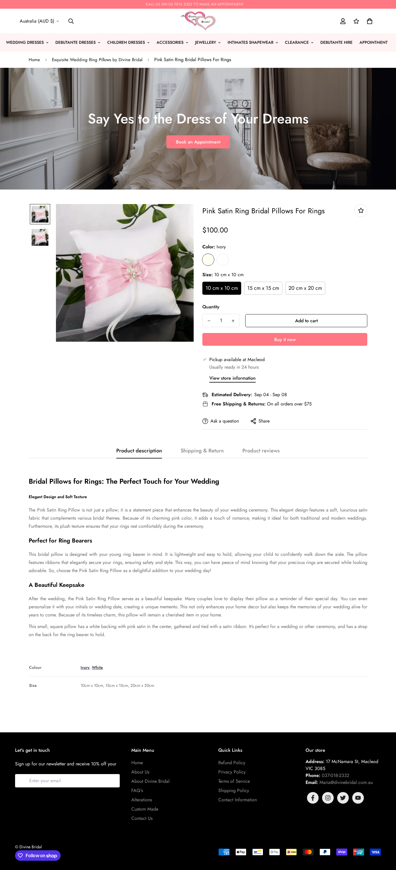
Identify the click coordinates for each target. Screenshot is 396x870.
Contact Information (237, 799)
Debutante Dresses (75, 42)
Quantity (210, 306)
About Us (140, 772)
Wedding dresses (25, 42)
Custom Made (144, 809)
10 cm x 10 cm (222, 288)
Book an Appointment (198, 142)
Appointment (373, 42)
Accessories (170, 42)
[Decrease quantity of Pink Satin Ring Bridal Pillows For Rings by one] (209, 320)
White (222, 259)
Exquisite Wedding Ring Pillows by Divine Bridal (97, 60)
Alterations (141, 799)
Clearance (297, 42)
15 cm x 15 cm (263, 288)
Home (34, 60)
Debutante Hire (336, 42)
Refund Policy (231, 762)
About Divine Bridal (150, 781)
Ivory (208, 259)
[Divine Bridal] (198, 21)
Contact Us (141, 818)
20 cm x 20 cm (305, 288)
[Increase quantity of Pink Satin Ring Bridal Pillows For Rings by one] (233, 320)
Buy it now (285, 339)
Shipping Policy (233, 790)
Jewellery (205, 42)
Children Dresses (126, 42)
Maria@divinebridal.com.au (346, 782)
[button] (368, 21)
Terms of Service (234, 781)
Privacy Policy (232, 772)
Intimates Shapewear (250, 42)
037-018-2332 (335, 775)
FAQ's (137, 790)
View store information (232, 378)
